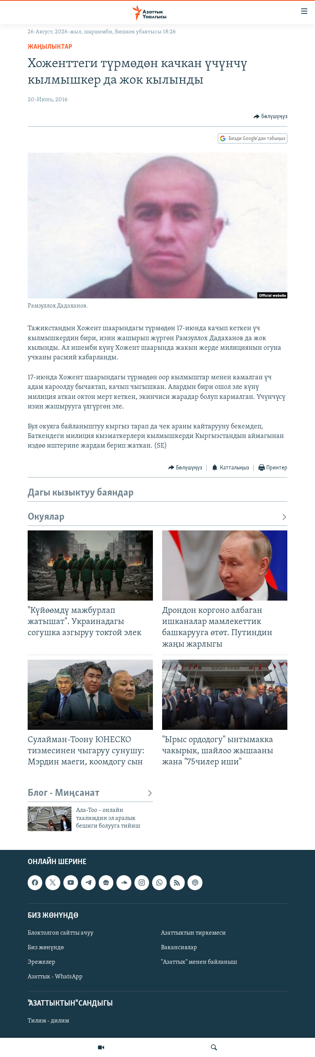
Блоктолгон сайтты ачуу (60, 933)
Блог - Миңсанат (63, 793)
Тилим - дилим (48, 1021)
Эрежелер (41, 962)
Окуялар (46, 517)
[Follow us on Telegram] (88, 882)
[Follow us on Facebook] (35, 882)
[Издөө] (213, 1047)
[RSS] (177, 882)
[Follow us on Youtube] (70, 882)
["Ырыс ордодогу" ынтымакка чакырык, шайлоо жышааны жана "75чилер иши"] (224, 695)
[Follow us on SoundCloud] (123, 882)
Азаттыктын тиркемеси (193, 933)
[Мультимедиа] (101, 1047)
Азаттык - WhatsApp (55, 977)
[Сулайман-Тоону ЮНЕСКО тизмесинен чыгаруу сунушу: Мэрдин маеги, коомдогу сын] (90, 695)
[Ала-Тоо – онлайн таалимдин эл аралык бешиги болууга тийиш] (49, 819)
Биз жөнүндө (46, 948)
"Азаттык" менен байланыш (199, 962)
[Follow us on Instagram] (141, 882)
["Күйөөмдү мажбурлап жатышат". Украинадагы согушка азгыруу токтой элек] (90, 565)
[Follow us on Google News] (106, 882)
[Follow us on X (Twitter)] (52, 882)
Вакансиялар (179, 948)
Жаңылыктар (50, 47)
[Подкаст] (194, 882)
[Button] (271, 117)
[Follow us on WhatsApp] (159, 882)
